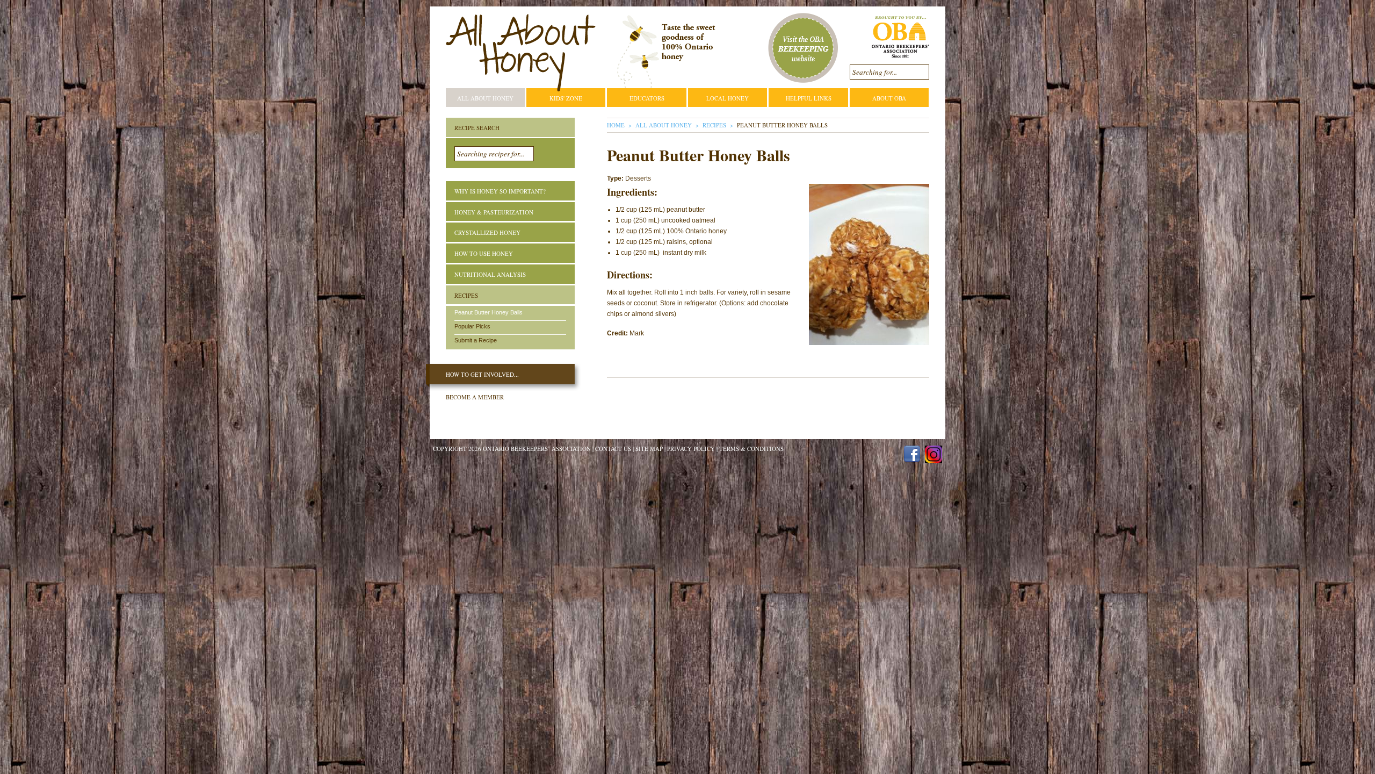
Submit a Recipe (475, 340)
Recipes (714, 125)
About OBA (889, 98)
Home (616, 125)
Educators (646, 98)
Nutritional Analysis (490, 274)
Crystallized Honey (487, 232)
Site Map (649, 449)
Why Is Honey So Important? (500, 191)
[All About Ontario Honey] (521, 53)
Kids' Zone (565, 98)
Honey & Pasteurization (493, 212)
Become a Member (475, 397)
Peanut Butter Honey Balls (488, 312)
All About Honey (485, 98)
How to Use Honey (483, 253)
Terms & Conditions (751, 449)
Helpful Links (808, 98)
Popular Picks (472, 326)
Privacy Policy (691, 449)
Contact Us (613, 449)
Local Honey (727, 98)
